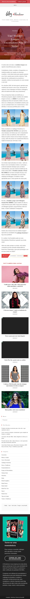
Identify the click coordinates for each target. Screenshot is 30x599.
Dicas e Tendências (6, 465)
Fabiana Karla (5, 473)
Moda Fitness (5, 483)
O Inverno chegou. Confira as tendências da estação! (15, 311)
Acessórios (4, 454)
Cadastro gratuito (21, 1)
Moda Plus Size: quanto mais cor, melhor (15, 360)
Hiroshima (15, 30)
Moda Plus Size (5, 488)
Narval (3, 491)
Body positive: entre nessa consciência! (15, 410)
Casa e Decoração (6, 460)
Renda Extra (4, 493)
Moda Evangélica (5, 480)
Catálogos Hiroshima (6, 462)
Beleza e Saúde (5, 457)
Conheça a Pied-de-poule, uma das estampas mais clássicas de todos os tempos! (15, 385)
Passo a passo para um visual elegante (15, 336)
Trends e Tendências (6, 498)
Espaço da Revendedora (7, 470)
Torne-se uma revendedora (15, 558)
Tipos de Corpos (5, 496)
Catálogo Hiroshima (21, 232)
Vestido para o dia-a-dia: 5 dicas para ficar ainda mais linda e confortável (15, 285)
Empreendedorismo (6, 467)
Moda (12, 54)
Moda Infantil (4, 485)
